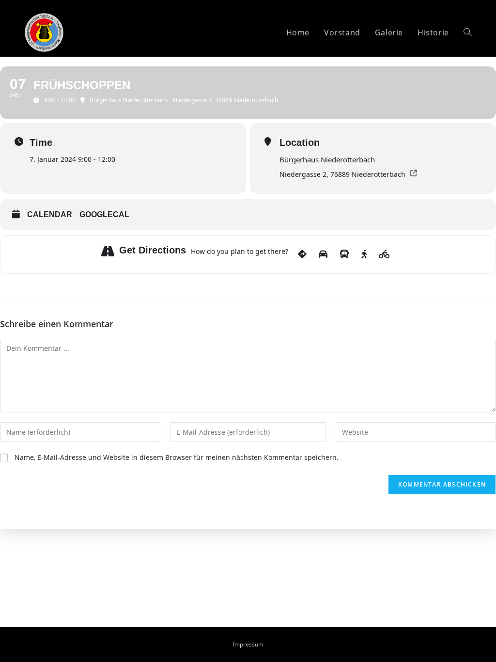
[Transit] (344, 254)
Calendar (49, 214)
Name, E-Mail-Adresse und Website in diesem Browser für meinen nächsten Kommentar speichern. (177, 457)
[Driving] (323, 254)
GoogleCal (104, 214)
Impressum (248, 644)
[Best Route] (302, 254)
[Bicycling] (384, 254)
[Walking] (364, 254)
